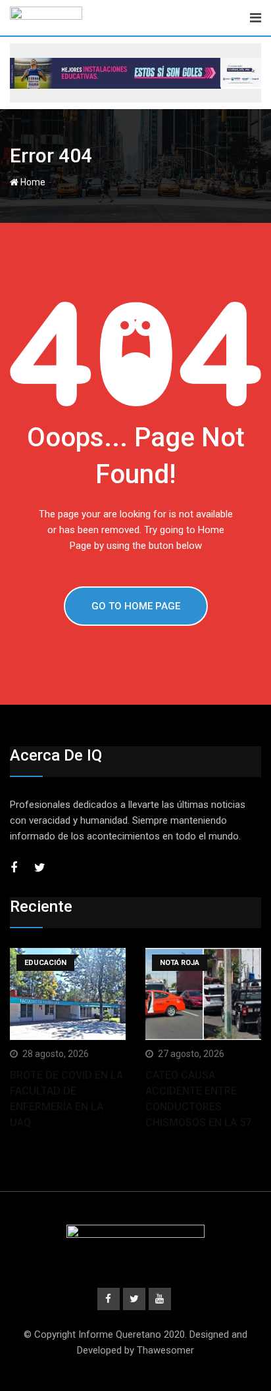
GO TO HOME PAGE (135, 606)
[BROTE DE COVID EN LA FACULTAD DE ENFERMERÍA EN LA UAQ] (68, 994)
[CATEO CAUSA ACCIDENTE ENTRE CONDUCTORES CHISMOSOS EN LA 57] (203, 994)
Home (31, 182)
